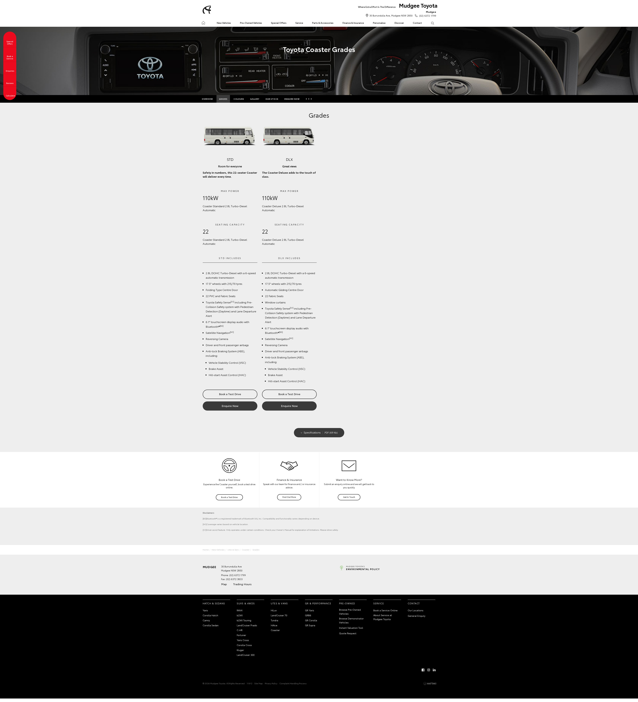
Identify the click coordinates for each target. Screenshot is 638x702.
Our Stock (272, 99)
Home (203, 22)
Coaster (245, 549)
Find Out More (289, 496)
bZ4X (240, 615)
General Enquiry (416, 615)
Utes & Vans (233, 549)
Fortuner (241, 635)
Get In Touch (349, 496)
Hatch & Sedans (214, 603)
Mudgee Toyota (397, 5)
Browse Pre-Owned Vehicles (350, 611)
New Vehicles (224, 22)
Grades (223, 99)
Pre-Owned (347, 603)
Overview (207, 99)
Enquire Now (292, 99)
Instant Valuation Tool (351, 627)
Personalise (379, 22)
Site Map (258, 683)
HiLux (274, 610)
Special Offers (278, 22)
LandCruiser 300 (246, 654)
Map (224, 584)
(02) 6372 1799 (427, 13)
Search (432, 23)
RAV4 (239, 610)
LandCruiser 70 (279, 615)
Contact (417, 22)
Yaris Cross (243, 640)
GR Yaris (309, 610)
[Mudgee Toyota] (206, 10)
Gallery (254, 99)
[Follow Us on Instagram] (428, 670)
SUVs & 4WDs (246, 603)
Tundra (274, 620)
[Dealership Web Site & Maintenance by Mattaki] (429, 683)
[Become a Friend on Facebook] (423, 670)
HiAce (274, 625)
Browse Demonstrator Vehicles (351, 620)
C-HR (239, 630)
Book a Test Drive (230, 394)
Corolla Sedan (210, 625)
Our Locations (415, 610)
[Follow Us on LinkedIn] (434, 670)
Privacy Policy (271, 683)
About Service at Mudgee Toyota (382, 617)
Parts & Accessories (322, 22)
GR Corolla (311, 620)
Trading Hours (242, 584)
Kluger (240, 650)
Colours (239, 99)
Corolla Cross (244, 645)
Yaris (205, 610)
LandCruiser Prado (247, 625)
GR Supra (310, 625)
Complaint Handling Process (293, 683)
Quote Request (347, 633)
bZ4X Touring (244, 620)
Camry (206, 620)
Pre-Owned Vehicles (251, 22)
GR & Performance (318, 603)
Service (299, 22)
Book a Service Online (385, 610)
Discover (399, 22)
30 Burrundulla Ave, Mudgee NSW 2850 (391, 15)
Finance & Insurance (353, 22)
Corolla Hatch (210, 615)
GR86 (308, 615)
